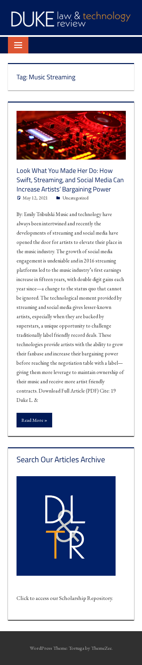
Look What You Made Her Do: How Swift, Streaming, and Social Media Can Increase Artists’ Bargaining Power (70, 179)
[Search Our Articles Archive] (66, 579)
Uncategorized (75, 198)
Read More (32, 420)
